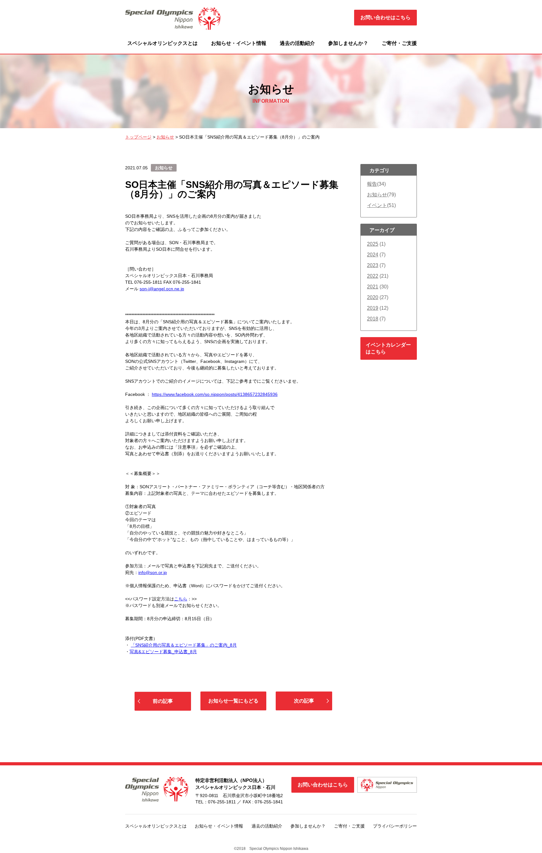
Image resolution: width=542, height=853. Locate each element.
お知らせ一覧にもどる (233, 700)
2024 (372, 254)
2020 (372, 297)
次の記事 (304, 700)
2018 (372, 318)
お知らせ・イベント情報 (238, 43)
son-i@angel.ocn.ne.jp (162, 288)
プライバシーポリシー (395, 825)
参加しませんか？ (348, 43)
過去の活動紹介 (297, 43)
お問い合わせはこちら (385, 17)
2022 (372, 276)
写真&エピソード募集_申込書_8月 (163, 651)
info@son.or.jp (152, 572)
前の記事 (163, 701)
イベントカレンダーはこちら (388, 348)
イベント (377, 205)
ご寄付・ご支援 (399, 43)
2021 (372, 286)
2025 (372, 244)
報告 (372, 184)
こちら (180, 598)
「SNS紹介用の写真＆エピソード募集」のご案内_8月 (184, 645)
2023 (372, 265)
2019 (372, 308)
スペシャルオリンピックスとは (162, 43)
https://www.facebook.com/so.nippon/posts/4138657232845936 (215, 394)
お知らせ (377, 194)
